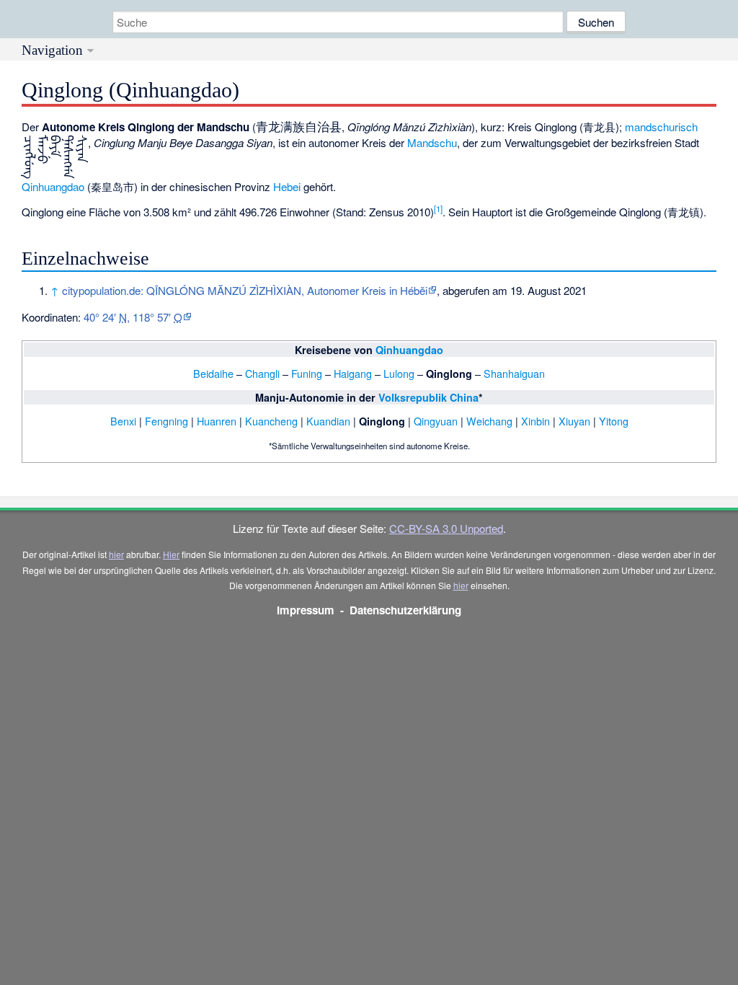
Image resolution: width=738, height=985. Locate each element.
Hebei (287, 186)
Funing (306, 373)
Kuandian (328, 420)
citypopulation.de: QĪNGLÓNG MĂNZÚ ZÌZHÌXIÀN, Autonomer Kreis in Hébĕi (244, 290)
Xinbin (535, 420)
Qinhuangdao (53, 186)
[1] (438, 208)
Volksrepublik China (428, 397)
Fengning (166, 420)
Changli (262, 373)
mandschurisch (661, 126)
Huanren (216, 420)
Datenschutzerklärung (405, 610)
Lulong (398, 373)
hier (116, 554)
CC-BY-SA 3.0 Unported (446, 528)
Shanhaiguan (514, 373)
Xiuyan (574, 420)
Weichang (489, 420)
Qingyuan (436, 420)
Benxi (123, 420)
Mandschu (432, 142)
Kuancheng (271, 420)
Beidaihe (213, 373)
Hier (171, 554)
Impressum (305, 610)
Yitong (613, 420)
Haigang (353, 373)
